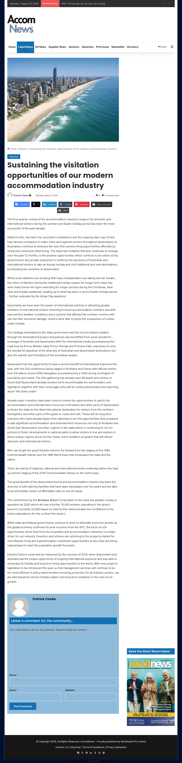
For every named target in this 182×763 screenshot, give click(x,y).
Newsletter (118, 46)
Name (13, 675)
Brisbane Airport (48, 500)
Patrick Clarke (21, 195)
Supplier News (57, 46)
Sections (74, 46)
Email (13, 690)
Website (69, 690)
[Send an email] (30, 195)
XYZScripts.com (108, 761)
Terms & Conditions (93, 747)
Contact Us (61, 747)
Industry (23, 148)
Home (12, 46)
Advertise (87, 46)
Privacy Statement (116, 747)
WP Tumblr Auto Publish (77, 761)
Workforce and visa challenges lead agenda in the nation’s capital (97, 3)
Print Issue (102, 46)
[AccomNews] (21, 24)
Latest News (25, 46)
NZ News (40, 46)
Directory (132, 46)
